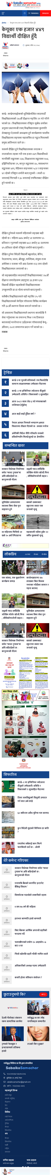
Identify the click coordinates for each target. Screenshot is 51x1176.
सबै (43, 994)
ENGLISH (45, 13)
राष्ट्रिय (7, 1148)
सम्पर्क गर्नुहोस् (10, 1098)
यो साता (36, 554)
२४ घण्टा (27, 554)
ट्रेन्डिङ (7, 1123)
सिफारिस (8, 1130)
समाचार (7, 1151)
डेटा (6, 1105)
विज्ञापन (7, 1102)
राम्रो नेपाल (8, 1116)
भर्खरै (6, 1145)
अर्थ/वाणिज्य (9, 1120)
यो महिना (44, 554)
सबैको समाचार (14, 45)
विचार (7, 1127)
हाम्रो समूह (8, 1095)
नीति (6, 1108)
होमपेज (4, 23)
